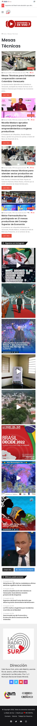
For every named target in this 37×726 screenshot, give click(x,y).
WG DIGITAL (29, 713)
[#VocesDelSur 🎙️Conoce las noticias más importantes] (18, 265)
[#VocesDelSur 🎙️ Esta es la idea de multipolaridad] (18, 549)
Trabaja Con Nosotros (25, 716)
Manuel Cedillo (7, 72)
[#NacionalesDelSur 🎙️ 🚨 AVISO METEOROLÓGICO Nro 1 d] (18, 478)
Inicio (4, 34)
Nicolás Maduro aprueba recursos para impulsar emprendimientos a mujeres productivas (17, 127)
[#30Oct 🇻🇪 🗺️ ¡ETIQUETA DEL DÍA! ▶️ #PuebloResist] (18, 407)
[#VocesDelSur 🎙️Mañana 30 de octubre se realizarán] (18, 513)
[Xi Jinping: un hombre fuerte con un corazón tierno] (18, 300)
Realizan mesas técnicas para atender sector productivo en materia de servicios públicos (17, 173)
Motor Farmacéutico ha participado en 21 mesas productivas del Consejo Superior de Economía (15, 220)
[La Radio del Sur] (8, 12)
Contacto (8, 716)
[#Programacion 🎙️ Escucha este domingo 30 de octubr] (18, 442)
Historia (14, 716)
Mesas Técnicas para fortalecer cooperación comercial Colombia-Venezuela (18, 78)
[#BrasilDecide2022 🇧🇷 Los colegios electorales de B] (18, 371)
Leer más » (6, 95)
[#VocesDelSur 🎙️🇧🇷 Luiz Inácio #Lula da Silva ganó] (18, 336)
